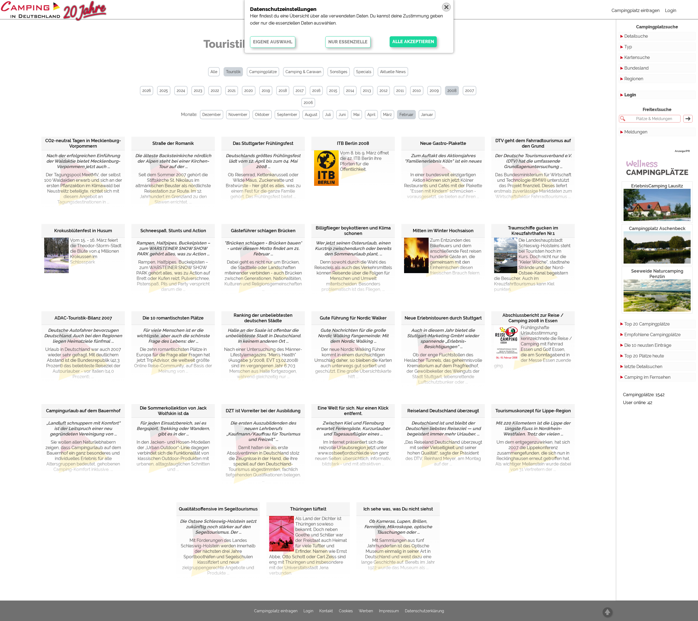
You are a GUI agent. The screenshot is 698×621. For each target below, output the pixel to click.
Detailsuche (636, 36)
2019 (266, 90)
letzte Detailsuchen (643, 366)
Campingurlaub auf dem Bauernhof (83, 410)
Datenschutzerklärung (424, 611)
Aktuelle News (393, 72)
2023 (198, 90)
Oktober (262, 114)
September (287, 114)
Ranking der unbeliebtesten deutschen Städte (263, 318)
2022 (215, 90)
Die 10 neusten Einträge (647, 345)
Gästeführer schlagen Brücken (263, 230)
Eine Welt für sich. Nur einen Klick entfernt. (353, 410)
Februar (406, 114)
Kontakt (326, 611)
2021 (232, 90)
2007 (469, 90)
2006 (308, 102)
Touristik (233, 72)
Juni (342, 114)
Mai (356, 114)
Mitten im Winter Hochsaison (443, 230)
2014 (350, 90)
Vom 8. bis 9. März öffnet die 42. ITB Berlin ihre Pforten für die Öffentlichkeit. (364, 161)
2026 (146, 90)
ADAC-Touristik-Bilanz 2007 (83, 318)
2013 (367, 90)
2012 (383, 90)
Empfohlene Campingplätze (652, 334)
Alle (213, 72)
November (237, 114)
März (387, 114)
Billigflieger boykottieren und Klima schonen (353, 230)
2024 (181, 90)
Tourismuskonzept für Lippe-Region (533, 410)
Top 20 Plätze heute (644, 356)
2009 (434, 90)
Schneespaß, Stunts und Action (173, 230)
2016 (316, 90)
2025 (164, 90)
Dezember (211, 114)
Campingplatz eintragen (636, 10)
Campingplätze (263, 72)
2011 (400, 90)
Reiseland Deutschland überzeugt (443, 410)
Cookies (346, 611)
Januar (427, 114)
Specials (363, 72)
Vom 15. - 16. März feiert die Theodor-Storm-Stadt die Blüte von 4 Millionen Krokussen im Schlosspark (95, 251)
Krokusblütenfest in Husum (83, 230)
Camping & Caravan (303, 72)
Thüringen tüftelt (308, 509)
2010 (417, 90)
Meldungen (635, 132)
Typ (628, 46)
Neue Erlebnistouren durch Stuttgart (443, 318)
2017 (299, 90)
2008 (451, 90)
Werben (366, 611)
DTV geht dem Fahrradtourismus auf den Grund (533, 143)
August (311, 114)
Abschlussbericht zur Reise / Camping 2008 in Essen (533, 318)
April (371, 114)
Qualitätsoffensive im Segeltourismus (218, 509)
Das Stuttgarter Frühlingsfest (263, 143)
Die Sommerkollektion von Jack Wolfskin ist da (173, 410)
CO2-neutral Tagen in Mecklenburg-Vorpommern (83, 143)
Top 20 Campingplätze (647, 324)
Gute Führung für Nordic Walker (353, 318)
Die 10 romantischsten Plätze (173, 318)
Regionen (633, 78)
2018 (283, 90)
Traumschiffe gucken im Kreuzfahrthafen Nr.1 (533, 230)
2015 (333, 90)
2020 (248, 90)
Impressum (389, 611)
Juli (328, 114)
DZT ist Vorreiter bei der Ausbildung (263, 410)
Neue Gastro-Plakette (443, 143)
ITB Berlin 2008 (353, 143)
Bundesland (636, 68)
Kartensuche (637, 57)
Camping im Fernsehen (647, 377)
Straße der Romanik (173, 143)
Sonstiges (338, 72)
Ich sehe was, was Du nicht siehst (398, 509)
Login (670, 10)
